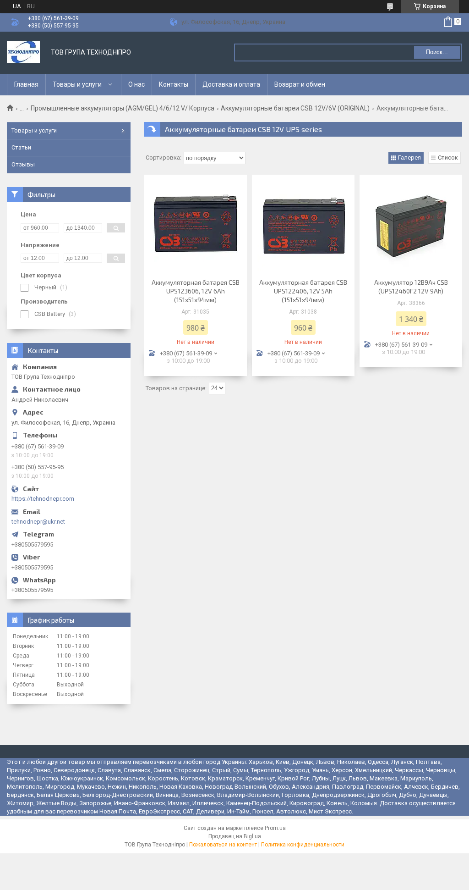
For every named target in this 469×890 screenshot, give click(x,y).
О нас (136, 84)
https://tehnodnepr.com (42, 498)
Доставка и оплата (231, 84)
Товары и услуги (77, 84)
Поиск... (437, 52)
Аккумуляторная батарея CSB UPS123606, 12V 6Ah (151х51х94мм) (196, 291)
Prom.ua (275, 828)
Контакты (173, 84)
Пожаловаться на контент (223, 844)
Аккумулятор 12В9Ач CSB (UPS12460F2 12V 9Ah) (411, 286)
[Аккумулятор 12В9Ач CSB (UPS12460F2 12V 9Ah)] (411, 225)
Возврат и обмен (299, 84)
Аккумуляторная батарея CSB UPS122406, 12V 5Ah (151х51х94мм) (303, 291)
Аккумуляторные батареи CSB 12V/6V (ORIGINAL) (295, 108)
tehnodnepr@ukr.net (38, 521)
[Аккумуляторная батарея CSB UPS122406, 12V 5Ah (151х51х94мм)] (303, 225)
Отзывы (23, 164)
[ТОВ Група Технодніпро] (23, 53)
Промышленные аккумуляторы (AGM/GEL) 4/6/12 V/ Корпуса (122, 108)
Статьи (21, 147)
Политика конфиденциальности (302, 844)
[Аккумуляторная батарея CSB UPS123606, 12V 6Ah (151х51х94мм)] (195, 225)
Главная (26, 84)
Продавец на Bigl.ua (234, 836)
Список (448, 157)
